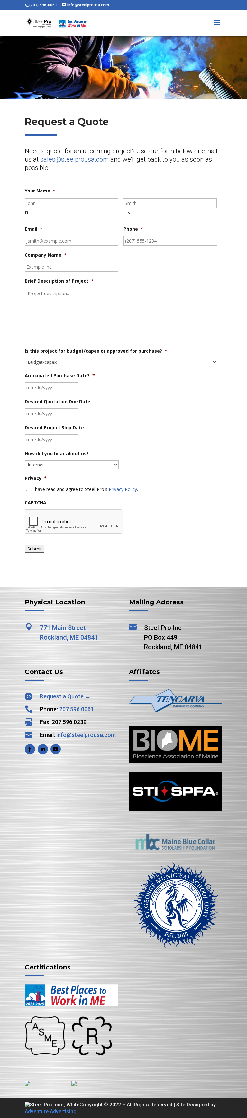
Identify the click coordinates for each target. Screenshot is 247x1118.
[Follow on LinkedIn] (43, 749)
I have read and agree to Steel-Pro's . (85, 489)
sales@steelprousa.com (74, 159)
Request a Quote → (65, 696)
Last (127, 212)
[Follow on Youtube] (55, 749)
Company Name (46, 255)
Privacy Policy (123, 489)
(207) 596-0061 (43, 5)
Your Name (40, 191)
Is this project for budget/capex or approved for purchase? (96, 351)
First (29, 212)
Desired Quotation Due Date (57, 402)
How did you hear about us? (57, 454)
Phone (133, 229)
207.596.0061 (76, 709)
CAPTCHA (35, 503)
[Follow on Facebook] (30, 749)
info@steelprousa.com (86, 734)
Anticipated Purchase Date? (60, 376)
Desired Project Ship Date (54, 428)
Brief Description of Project (59, 281)
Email (33, 229)
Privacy (36, 478)
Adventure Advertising (51, 1111)
